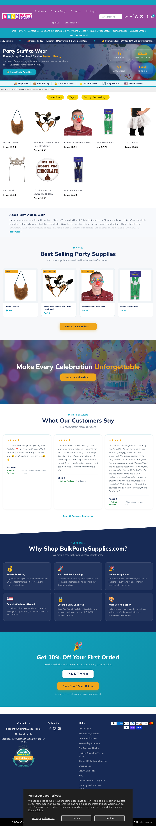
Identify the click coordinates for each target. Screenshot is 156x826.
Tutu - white (131, 142)
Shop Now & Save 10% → (78, 686)
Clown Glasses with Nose (77, 142)
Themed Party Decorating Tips (93, 760)
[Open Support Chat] (147, 16)
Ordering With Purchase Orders (90, 787)
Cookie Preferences (88, 738)
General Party (58, 11)
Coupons (45, 30)
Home (13, 30)
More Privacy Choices (89, 733)
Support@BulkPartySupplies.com (23, 728)
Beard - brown (11, 142)
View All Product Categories (92, 780)
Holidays (91, 11)
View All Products (87, 770)
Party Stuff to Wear (16, 89)
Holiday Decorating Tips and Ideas (92, 754)
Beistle (6, 138)
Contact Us (33, 30)
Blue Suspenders (73, 190)
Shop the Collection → (78, 377)
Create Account (87, 30)
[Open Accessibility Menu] (141, 16)
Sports (55, 22)
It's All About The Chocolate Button (43, 192)
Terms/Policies (119, 30)
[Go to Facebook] (50, 729)
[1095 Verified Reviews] (23, 767)
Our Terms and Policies (89, 748)
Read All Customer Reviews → (78, 516)
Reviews (22, 30)
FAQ (81, 775)
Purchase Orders (137, 30)
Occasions (76, 11)
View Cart (72, 30)
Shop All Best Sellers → (78, 326)
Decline (110, 818)
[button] (55, 97)
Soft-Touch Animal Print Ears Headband (46, 144)
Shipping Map (58, 30)
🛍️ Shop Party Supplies (19, 72)
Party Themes (71, 22)
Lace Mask (8, 190)
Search (129, 16)
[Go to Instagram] (55, 729)
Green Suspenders (105, 142)
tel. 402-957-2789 (23, 733)
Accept (76, 818)
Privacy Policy (35, 810)
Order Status (103, 30)
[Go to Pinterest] (59, 729)
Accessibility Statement (90, 743)
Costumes (40, 11)
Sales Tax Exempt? (78, 35)
